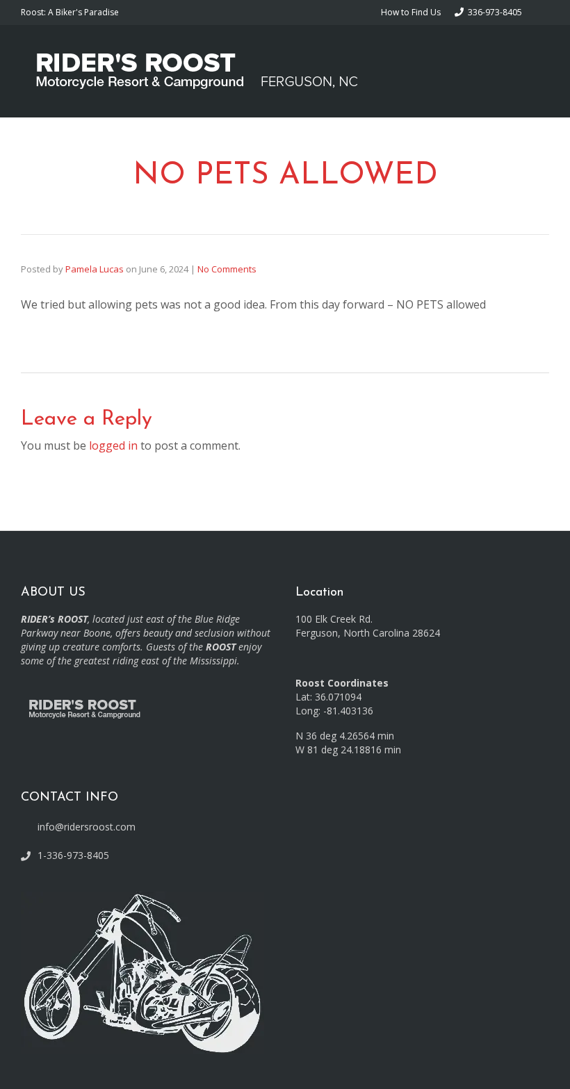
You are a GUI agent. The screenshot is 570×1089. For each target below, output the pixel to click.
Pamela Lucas (94, 269)
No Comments (226, 269)
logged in (113, 445)
